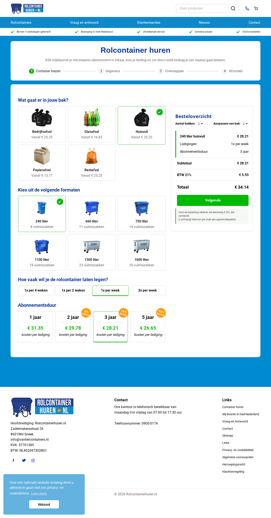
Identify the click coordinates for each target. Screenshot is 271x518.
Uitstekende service (154, 31)
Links (225, 442)
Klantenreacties (148, 23)
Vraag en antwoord (84, 23)
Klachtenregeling (233, 471)
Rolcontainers (21, 23)
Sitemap (227, 435)
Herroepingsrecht (233, 464)
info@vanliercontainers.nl (30, 439)
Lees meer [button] (39, 493)
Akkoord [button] (44, 504)
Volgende (213, 200)
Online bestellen (251, 31)
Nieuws (204, 23)
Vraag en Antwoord (235, 421)
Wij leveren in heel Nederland (240, 414)
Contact (254, 23)
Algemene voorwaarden (237, 457)
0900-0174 (150, 423)
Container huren (232, 407)
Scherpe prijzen (203, 31)
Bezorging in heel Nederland (97, 31)
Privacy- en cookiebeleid (237, 450)
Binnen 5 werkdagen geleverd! (34, 31)
